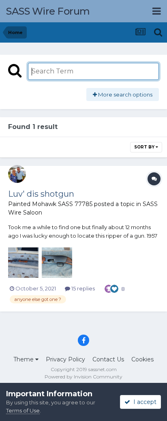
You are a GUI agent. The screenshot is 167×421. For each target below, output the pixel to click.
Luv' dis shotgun (41, 194)
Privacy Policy (65, 359)
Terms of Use (23, 410)
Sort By (145, 147)
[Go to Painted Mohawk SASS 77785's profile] (17, 174)
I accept (143, 402)
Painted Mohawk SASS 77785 (50, 204)
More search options (124, 94)
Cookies (142, 359)
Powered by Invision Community (83, 377)
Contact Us (108, 359)
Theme (24, 359)
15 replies (82, 288)
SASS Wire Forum (48, 11)
